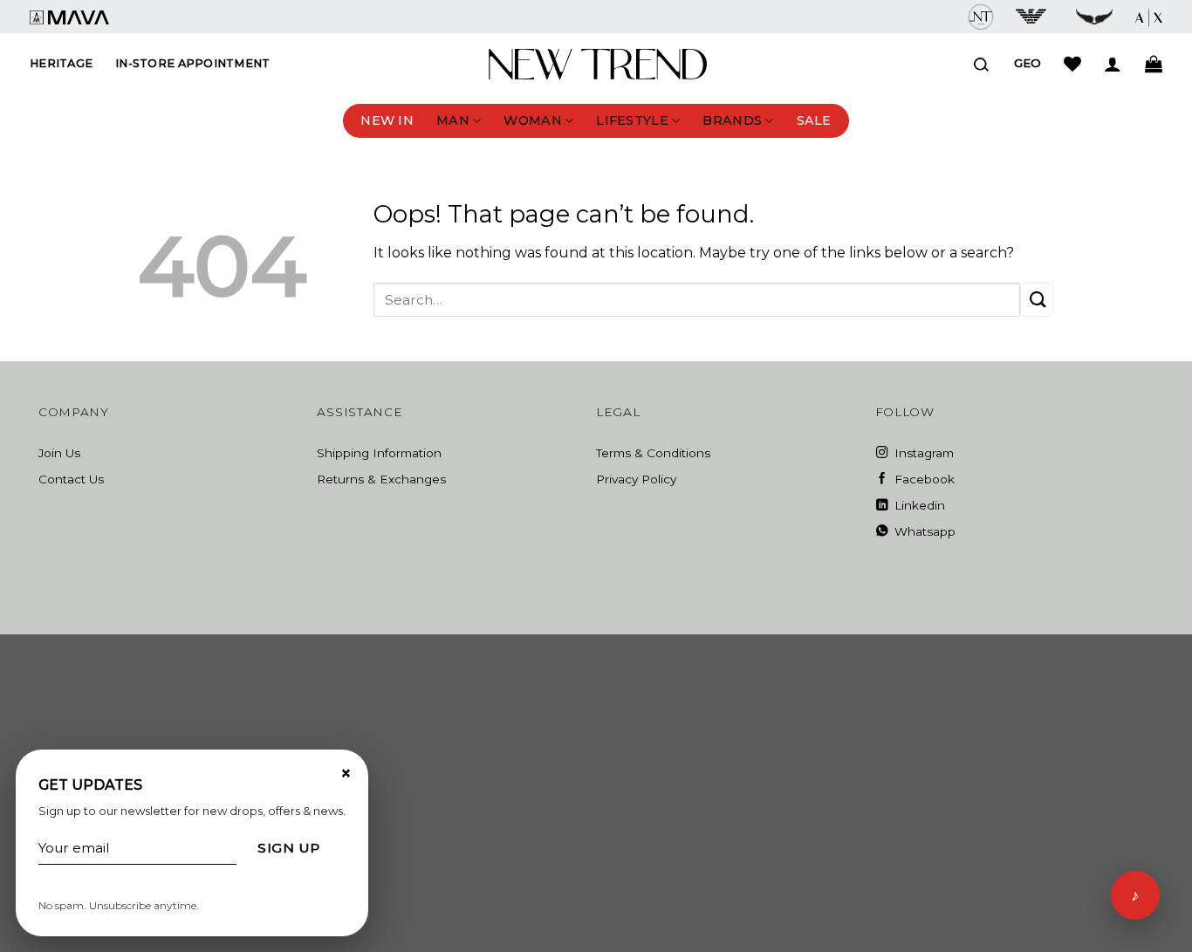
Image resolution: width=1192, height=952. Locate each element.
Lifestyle (632, 120)
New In (387, 120)
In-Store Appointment (192, 63)
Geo (1027, 63)
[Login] (1112, 64)
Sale (814, 120)
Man (452, 120)
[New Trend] (598, 64)
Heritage (61, 63)
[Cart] (1153, 64)
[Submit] (1037, 300)
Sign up (288, 847)
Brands (732, 120)
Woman (532, 120)
